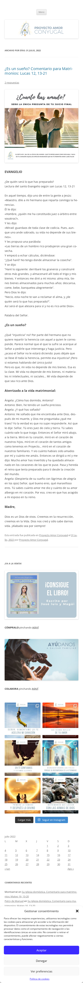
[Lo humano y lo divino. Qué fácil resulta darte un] (23, 796)
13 (27, 855)
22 (48, 859)
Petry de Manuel (14, 901)
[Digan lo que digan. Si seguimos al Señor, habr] (60, 758)
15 (48, 855)
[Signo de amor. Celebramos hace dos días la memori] (23, 758)
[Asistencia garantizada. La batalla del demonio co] (60, 796)
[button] (77, 911)
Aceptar (41, 950)
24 (69, 859)
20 (27, 859)
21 (37, 859)
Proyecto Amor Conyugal (53, 535)
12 (16, 855)
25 (6, 864)
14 (37, 855)
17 (69, 855)
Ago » (71, 869)
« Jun (7, 869)
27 (27, 864)
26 (16, 864)
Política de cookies (39, 979)
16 (58, 855)
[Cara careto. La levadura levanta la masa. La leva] (60, 720)
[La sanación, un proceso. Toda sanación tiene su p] (23, 720)
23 (58, 859)
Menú (41, 12)
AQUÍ (35, 627)
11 (6, 855)
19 (16, 859)
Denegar (41, 961)
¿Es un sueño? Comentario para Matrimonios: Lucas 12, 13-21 (39, 71)
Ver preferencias (41, 971)
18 (6, 859)
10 (69, 850)
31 (69, 864)
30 (58, 864)
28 (37, 864)
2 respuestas (12, 82)
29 (48, 864)
